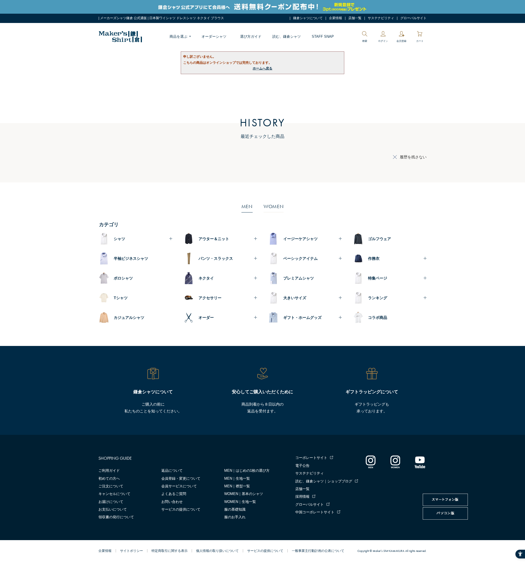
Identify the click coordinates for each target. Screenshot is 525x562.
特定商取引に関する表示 (169, 551)
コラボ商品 (377, 317)
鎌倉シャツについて (308, 18)
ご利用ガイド (109, 470)
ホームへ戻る (262, 68)
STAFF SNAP (323, 36)
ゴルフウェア (379, 239)
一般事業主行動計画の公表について (318, 551)
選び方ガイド (250, 36)
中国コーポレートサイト (314, 512)
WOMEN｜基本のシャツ (243, 494)
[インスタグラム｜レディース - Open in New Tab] (395, 462)
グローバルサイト (413, 18)
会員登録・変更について (180, 478)
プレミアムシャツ (298, 278)
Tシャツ (121, 298)
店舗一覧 (354, 18)
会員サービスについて (179, 486)
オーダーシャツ (214, 36)
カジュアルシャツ (129, 317)
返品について (172, 470)
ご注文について (110, 486)
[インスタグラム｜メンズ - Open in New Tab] (370, 462)
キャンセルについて (114, 494)
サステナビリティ (381, 18)
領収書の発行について (116, 517)
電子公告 (302, 466)
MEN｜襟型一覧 (237, 486)
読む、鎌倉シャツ (286, 36)
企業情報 (335, 18)
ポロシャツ (123, 278)
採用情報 (302, 496)
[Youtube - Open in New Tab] (420, 462)
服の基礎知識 (235, 509)
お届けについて (110, 502)
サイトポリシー (131, 551)
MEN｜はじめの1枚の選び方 (247, 470)
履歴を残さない (413, 157)
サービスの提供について (180, 509)
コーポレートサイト (311, 458)
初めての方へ (109, 478)
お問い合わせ (172, 502)
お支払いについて (112, 509)
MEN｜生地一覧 (237, 478)
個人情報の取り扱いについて (217, 551)
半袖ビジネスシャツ (131, 258)
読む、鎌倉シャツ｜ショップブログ (323, 481)
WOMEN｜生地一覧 (240, 502)
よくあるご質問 (173, 494)
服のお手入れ (235, 517)
